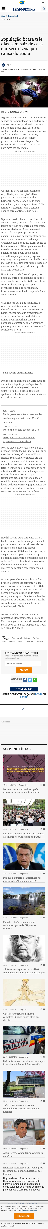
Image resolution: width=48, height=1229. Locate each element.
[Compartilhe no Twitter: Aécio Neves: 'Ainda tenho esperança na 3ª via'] (44, 1148)
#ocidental (17, 638)
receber (24, 670)
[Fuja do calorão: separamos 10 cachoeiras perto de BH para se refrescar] (24, 901)
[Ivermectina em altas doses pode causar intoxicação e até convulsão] (24, 768)
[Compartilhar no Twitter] (30, 680)
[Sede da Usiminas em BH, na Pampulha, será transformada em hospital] (24, 1084)
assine (24, 697)
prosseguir (24, 1215)
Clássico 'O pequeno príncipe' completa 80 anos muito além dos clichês (21, 1017)
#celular (41, 641)
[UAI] (22, 2)
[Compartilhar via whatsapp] (35, 680)
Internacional (13, 16)
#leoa (4, 641)
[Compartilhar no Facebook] (25, 680)
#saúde (35, 638)
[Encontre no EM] (43, 8)
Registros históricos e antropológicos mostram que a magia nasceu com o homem (23, 1170)
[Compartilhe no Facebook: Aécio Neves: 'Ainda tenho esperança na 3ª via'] (41, 1148)
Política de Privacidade (28, 1211)
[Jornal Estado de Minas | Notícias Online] (24, 9)
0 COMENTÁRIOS (24, 689)
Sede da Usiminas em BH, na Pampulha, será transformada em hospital (21, 1108)
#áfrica (27, 638)
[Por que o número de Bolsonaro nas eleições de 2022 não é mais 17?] (24, 856)
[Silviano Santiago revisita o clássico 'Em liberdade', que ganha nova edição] (24, 948)
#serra (12, 641)
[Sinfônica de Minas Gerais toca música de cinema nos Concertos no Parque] (24, 812)
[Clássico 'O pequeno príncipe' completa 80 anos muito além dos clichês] (24, 992)
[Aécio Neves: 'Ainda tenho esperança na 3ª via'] (24, 1131)
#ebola (20, 641)
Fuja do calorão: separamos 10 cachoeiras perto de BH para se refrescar (19, 925)
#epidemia (30, 641)
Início (3, 16)
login (39, 694)
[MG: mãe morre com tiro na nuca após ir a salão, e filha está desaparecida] (24, 1040)
